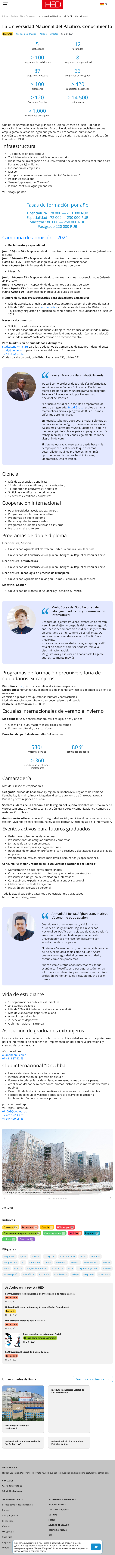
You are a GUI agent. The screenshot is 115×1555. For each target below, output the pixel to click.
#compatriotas (91, 1200)
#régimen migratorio (87, 1206)
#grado (43, 33)
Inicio (5, 16)
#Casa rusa (104, 1212)
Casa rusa (26, 1176)
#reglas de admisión (26, 33)
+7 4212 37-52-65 (13, 1058)
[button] (4, 1136)
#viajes (75, 1212)
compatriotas (48, 307)
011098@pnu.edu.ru (15, 1111)
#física (83, 1194)
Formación (29, 1164)
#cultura (75, 1200)
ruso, (21, 686)
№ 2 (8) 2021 (67, 33)
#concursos (57, 1206)
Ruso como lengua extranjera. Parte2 (42, 1271)
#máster (54, 33)
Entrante (30, 16)
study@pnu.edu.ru (13, 350)
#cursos (18, 1206)
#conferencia (60, 1212)
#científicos (28, 1212)
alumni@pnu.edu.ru (14, 1055)
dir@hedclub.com (14, 1428)
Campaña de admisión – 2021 (35, 237)
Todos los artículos (12, 1437)
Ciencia (46, 1164)
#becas (106, 1200)
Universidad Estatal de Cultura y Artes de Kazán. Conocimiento (37, 1244)
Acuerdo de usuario (59, 1462)
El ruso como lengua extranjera (21, 1170)
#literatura (61, 1200)
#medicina (34, 1200)
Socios (52, 1457)
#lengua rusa (10, 1200)
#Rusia (47, 1200)
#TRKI (7, 1206)
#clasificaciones (67, 1194)
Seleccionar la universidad (90, 1317)
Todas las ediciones (59, 1447)
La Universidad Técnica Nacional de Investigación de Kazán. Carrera (40, 1231)
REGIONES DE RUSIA (57, 1442)
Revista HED (17, 16)
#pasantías (44, 1212)
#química (95, 1194)
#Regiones (88, 1212)
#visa (70, 1206)
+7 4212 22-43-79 (13, 1115)
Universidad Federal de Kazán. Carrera (25, 1258)
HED (50, 1472)
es (106, 4)
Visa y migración (54, 1170)
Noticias (74, 1170)
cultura (9, 1176)
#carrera (107, 1206)
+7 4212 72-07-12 (13, 353)
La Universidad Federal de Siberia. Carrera (27, 1289)
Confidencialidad (58, 1467)
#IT (23, 1200)
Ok (96, 1547)
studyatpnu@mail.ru (15, 346)
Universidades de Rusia (64, 1437)
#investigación (11, 1212)
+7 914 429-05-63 (13, 1118)
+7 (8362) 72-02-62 (14, 1423)
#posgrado (49, 1194)
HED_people (65, 1164)
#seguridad (9, 1194)
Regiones (91, 1170)
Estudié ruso (76, 407)
